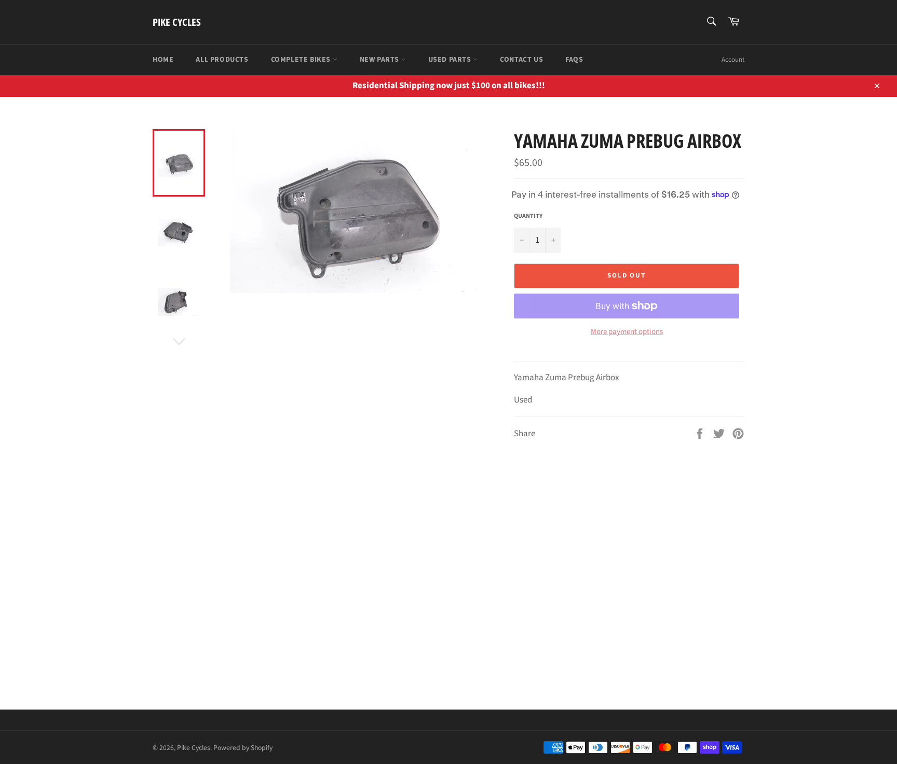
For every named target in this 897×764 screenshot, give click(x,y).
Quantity (528, 216)
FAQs (574, 59)
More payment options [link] (627, 332)
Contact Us (521, 59)
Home (163, 59)
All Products (222, 59)
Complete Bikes (302, 59)
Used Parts (450, 59)
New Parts (380, 59)
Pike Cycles (177, 22)
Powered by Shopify (243, 748)
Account (733, 59)
